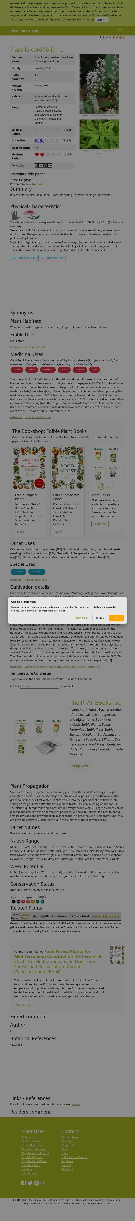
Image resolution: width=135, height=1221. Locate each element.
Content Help (69, 1137)
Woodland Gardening (34, 1149)
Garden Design (30, 1165)
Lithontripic (47, 370)
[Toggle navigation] (120, 31)
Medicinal (107, 916)
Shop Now (100, 524)
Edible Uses (28, 1137)
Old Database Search (74, 1157)
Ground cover (37, 572)
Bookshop (67, 1141)
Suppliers (67, 1161)
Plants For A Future (24, 31)
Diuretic (17, 370)
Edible (97, 916)
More (20, 532)
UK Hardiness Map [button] (24, 258)
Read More (23, 1005)
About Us (67, 1169)
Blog (64, 1149)
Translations (29, 1173)
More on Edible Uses (36, 347)
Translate (37, 184)
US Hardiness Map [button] (52, 258)
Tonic (95, 370)
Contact (66, 1165)
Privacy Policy (81, 617)
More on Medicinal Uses (38, 417)
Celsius (14, 686)
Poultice (64, 370)
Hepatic (32, 370)
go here (75, 1104)
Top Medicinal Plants (34, 1161)
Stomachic (80, 370)
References (16, 347)
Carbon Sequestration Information (81, 666)
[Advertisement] (67, 287)
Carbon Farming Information (40, 666)
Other (117, 916)
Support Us (68, 1145)
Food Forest (18, 572)
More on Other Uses (36, 579)
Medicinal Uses (30, 1141)
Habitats (26, 1169)
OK (116, 618)
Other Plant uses (31, 1145)
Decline (100, 618)
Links (64, 1153)
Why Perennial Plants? (35, 1153)
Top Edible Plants (32, 1157)
